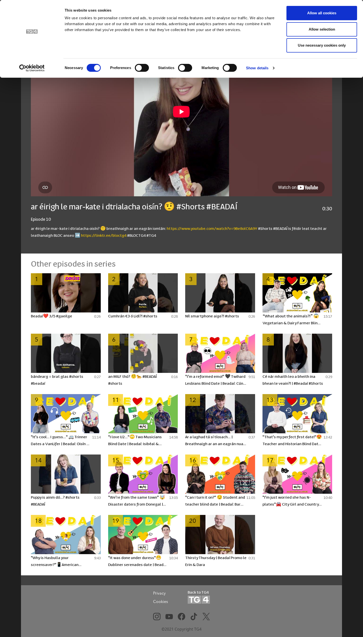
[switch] (142, 68)
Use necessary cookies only (322, 45)
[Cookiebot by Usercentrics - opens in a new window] (32, 68)
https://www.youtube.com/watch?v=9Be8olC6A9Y (212, 228)
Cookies (160, 601)
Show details (257, 68)
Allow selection (322, 29)
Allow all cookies (321, 13)
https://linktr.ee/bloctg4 (103, 235)
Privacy (159, 593)
